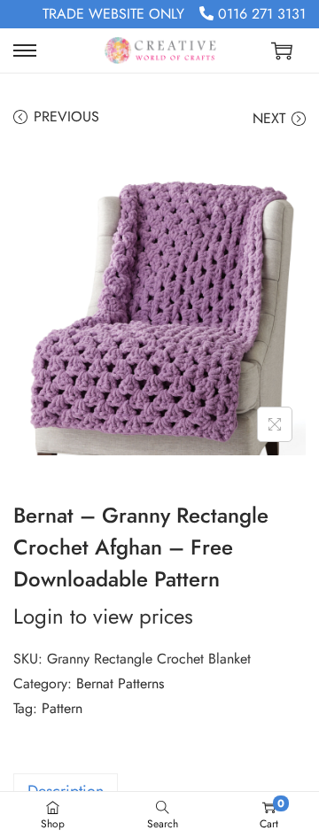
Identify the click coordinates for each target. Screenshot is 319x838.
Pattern (62, 708)
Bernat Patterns (120, 683)
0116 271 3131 (260, 14)
